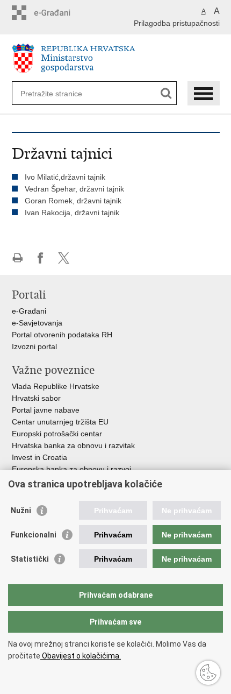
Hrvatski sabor (36, 398)
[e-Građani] (58, 12)
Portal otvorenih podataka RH (62, 334)
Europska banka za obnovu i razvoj (71, 469)
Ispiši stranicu (17, 258)
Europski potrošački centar (57, 433)
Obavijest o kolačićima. (80, 655)
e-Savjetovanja (37, 322)
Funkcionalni (33, 534)
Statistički (30, 559)
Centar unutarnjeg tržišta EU (60, 421)
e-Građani (29, 311)
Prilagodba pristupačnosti (177, 23)
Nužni (21, 510)
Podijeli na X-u (63, 258)
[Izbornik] (203, 93)
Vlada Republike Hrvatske (55, 386)
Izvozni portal (34, 346)
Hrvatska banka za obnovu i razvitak (73, 445)
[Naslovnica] (116, 58)
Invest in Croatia (39, 457)
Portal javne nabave (46, 410)
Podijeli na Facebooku (40, 258)
